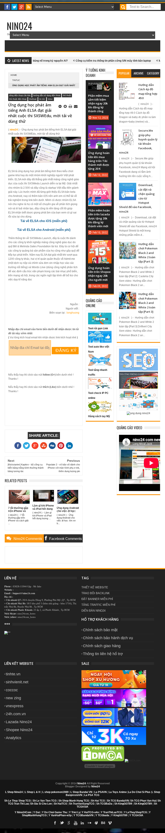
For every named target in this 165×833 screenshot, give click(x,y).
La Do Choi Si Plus (139, 792)
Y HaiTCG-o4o (90, 812)
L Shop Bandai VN (81, 792)
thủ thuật (67, 95)
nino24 (14, 129)
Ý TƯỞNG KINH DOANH (95, 72)
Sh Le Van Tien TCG (45, 800)
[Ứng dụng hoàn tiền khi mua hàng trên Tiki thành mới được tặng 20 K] (99, 129)
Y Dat (36, 812)
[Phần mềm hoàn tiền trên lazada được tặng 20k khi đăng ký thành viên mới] (99, 187)
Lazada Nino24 (19, 722)
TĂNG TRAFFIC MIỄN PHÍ (98, 604)
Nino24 (19, 26)
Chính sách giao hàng (102, 646)
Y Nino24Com (23, 812)
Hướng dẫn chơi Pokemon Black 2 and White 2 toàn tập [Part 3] (147, 303)
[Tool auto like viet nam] (99, 341)
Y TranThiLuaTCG (111, 812)
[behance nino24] (103, 822)
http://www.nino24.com (26, 590)
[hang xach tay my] (99, 411)
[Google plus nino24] (21, 7)
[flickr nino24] (89, 822)
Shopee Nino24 (19, 730)
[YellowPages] (132, 760)
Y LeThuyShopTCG (135, 812)
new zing (13, 698)
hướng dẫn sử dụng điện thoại (46, 95)
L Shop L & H (32, 792)
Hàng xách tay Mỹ (99, 416)
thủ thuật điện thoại (17, 99)
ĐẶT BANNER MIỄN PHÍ (97, 599)
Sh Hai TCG (98, 800)
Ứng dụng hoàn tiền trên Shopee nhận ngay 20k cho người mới (99, 274)
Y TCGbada (102, 815)
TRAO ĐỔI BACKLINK (95, 593)
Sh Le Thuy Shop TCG (17, 800)
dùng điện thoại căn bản (20, 95)
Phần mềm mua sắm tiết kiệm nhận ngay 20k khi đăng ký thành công (98, 103)
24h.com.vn (16, 714)
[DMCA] (103, 760)
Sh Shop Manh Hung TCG (73, 800)
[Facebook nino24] (7, 7)
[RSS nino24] (29, 7)
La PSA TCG (91, 795)
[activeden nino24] (96, 822)
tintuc (16, 80)
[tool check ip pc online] (99, 388)
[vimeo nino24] (110, 822)
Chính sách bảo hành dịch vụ (108, 638)
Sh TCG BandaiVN (118, 800)
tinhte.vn (13, 674)
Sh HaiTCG (60, 803)
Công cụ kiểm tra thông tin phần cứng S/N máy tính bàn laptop (100, 60)
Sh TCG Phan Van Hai (143, 800)
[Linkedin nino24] (82, 822)
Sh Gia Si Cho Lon (41, 803)
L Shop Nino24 (14, 792)
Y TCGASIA (136, 815)
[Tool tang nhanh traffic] (99, 365)
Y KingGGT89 (119, 815)
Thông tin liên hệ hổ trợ (103, 654)
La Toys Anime (118, 792)
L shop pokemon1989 (55, 792)
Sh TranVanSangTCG (81, 803)
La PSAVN (100, 792)
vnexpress (14, 706)
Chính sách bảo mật (100, 630)
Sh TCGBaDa (104, 803)
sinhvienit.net (17, 682)
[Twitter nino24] (14, 7)
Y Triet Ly (74, 812)
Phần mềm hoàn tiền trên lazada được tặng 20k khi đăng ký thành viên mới (99, 218)
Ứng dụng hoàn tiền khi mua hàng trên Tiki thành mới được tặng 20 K (99, 161)
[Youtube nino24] (75, 822)
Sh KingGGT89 (123, 803)
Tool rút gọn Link (98, 328)
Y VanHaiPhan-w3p (60, 815)
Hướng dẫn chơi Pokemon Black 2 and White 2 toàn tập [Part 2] (147, 253)
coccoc (12, 690)
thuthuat (33, 99)
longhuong (73, 312)
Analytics (13, 738)
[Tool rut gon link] (99, 323)
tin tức (42, 99)
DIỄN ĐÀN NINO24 (93, 610)
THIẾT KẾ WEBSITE (94, 587)
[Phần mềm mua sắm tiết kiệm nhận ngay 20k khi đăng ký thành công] (99, 86)
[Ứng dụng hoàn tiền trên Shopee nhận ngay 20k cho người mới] (99, 244)
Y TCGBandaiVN (83, 815)
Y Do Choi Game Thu (54, 812)
